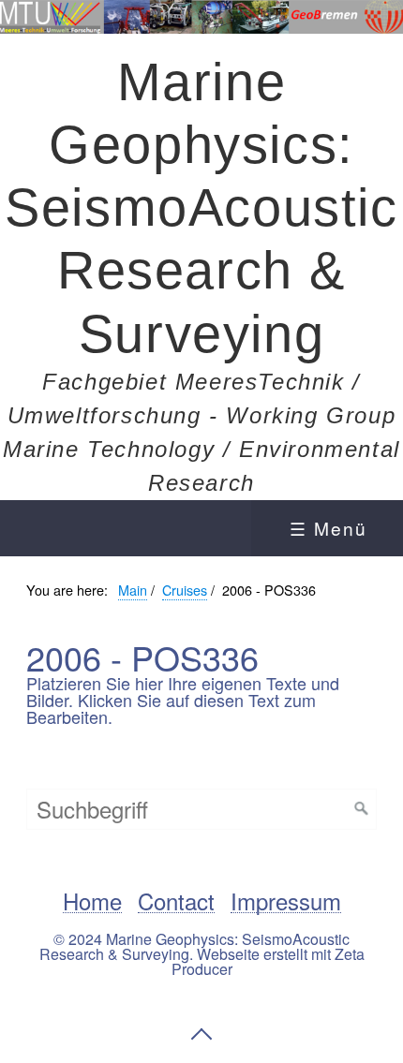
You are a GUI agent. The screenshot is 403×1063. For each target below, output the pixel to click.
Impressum (286, 901)
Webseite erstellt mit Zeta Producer (268, 961)
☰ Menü (328, 527)
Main (132, 589)
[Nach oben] (201, 1034)
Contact (176, 901)
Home (92, 901)
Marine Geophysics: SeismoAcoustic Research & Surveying (201, 207)
